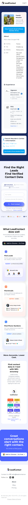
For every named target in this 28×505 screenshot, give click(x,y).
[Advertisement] (14, 9)
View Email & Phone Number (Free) (14, 151)
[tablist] (14, 186)
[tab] (9, 184)
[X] (13, 477)
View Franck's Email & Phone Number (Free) (14, 29)
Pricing (14, 488)
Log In (24, 3)
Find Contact (15, 204)
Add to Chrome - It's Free (15, 243)
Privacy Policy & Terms (14, 499)
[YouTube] (10, 477)
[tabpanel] (14, 202)
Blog (14, 485)
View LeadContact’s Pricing (13, 419)
